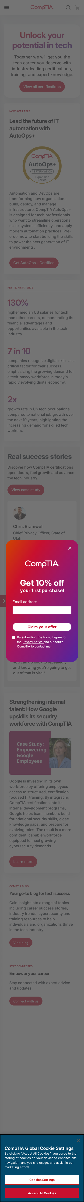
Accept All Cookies (42, 1193)
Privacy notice (33, 642)
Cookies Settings (42, 1180)
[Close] (78, 1141)
